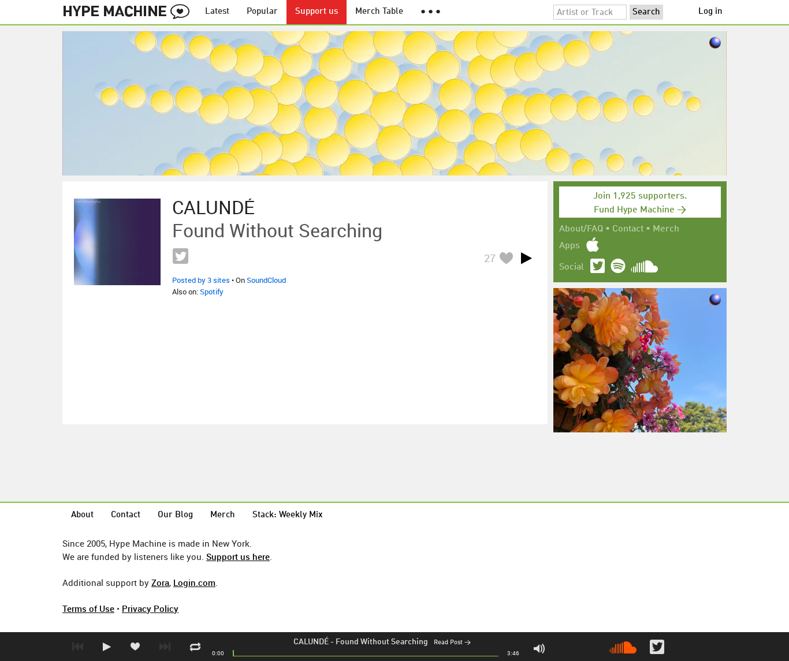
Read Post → (452, 643)
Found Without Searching (382, 642)
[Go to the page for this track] (117, 242)
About (82, 515)
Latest (217, 12)
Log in (710, 12)
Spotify (212, 291)
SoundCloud (266, 280)
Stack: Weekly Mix (287, 515)
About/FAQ (581, 229)
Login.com (194, 582)
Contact (627, 229)
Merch (666, 229)
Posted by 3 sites (201, 280)
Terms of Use (88, 608)
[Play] (526, 258)
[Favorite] (506, 258)
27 (490, 258)
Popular (262, 12)
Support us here (238, 556)
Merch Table (379, 12)
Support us (316, 12)
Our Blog (175, 515)
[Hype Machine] (129, 12)
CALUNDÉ (311, 642)
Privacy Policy (150, 608)
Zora (160, 582)
